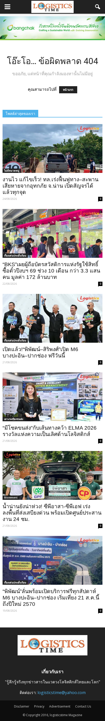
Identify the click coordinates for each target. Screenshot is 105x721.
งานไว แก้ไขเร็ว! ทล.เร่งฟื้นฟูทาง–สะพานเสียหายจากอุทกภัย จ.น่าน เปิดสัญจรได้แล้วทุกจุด (50, 185)
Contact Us (83, 706)
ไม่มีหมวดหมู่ (11, 170)
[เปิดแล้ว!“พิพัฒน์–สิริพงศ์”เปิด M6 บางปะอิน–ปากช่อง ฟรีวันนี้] (52, 318)
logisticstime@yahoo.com (61, 692)
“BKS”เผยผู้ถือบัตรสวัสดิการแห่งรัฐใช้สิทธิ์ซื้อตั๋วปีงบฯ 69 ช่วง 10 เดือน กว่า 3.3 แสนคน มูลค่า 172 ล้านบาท (51, 270)
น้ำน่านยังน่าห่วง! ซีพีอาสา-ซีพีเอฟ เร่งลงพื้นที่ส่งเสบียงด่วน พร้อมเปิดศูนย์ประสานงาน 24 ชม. (52, 512)
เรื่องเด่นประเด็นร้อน (15, 255)
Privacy (39, 706)
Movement (11, 497)
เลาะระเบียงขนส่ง (13, 419)
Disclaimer (21, 706)
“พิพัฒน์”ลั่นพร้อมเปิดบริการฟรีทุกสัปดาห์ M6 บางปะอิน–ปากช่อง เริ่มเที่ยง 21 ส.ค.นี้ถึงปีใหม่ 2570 (51, 597)
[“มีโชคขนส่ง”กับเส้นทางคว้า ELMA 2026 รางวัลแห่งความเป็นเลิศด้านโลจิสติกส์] (52, 396)
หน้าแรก (68, 89)
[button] (98, 7)
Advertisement (59, 706)
